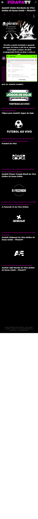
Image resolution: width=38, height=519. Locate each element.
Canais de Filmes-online (25, 265)
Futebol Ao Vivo (9, 143)
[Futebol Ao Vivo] (19, 126)
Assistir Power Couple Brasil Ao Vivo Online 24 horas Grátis (19, 175)
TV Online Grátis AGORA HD (20, 141)
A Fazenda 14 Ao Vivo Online (15, 207)
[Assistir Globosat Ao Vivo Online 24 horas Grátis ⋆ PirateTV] (19, 220)
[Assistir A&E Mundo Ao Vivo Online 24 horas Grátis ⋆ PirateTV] (19, 253)
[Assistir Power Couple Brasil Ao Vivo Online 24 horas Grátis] (19, 157)
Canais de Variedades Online (24, 169)
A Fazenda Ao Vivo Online (9, 202)
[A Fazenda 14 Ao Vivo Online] (19, 190)
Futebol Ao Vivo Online (20, 108)
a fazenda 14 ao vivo (23, 202)
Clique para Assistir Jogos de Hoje (18, 113)
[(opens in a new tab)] (19, 96)
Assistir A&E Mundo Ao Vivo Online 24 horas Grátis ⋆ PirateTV (18, 269)
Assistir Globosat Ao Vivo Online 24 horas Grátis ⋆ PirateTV (18, 238)
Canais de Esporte (7, 138)
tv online (30, 108)
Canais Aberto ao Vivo (8, 169)
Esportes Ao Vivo (7, 108)
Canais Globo (6, 235)
